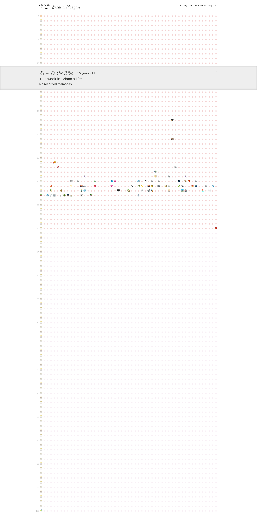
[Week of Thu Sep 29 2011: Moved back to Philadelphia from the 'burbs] (54, 162)
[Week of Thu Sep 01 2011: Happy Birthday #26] (41, 162)
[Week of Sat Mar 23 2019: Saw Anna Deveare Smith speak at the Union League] (138, 195)
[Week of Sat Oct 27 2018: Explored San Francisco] (68, 195)
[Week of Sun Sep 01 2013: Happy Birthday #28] (41, 172)
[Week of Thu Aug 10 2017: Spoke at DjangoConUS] (206, 186)
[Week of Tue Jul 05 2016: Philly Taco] (189, 181)
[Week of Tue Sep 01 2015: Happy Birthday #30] (41, 181)
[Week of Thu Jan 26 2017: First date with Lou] (111, 186)
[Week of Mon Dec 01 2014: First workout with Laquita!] (84, 176)
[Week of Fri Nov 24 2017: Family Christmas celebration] (81, 190)
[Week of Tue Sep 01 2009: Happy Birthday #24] (41, 153)
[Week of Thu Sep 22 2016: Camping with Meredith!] (51, 186)
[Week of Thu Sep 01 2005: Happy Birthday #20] (41, 134)
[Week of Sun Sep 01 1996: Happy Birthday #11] (41, 92)
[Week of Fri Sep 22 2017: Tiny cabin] (51, 190)
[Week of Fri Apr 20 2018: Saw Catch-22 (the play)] (152, 190)
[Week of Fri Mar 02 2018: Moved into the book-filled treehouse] (128, 190)
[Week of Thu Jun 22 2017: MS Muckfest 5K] (182, 186)
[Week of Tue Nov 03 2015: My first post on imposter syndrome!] (71, 181)
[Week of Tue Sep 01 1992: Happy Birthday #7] (41, 48)
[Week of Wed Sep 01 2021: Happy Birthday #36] (41, 209)
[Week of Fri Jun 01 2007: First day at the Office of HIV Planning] (172, 139)
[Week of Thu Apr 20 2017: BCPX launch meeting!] (152, 186)
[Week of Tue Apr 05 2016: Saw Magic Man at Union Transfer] (145, 181)
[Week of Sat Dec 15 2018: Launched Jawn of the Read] (91, 195)
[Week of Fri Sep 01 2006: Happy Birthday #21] (41, 139)
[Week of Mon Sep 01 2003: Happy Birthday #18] (41, 125)
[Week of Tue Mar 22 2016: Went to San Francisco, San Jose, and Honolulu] (138, 181)
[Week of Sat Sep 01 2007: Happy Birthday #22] (41, 143)
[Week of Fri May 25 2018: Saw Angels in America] (169, 190)
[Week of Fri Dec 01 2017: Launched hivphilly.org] (84, 190)
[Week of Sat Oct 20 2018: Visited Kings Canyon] (64, 195)
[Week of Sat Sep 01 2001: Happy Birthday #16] (41, 115)
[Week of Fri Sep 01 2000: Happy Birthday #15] (41, 110)
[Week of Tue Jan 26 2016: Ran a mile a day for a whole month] (111, 181)
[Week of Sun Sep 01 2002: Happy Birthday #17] (41, 120)
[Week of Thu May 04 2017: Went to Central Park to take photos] (158, 186)
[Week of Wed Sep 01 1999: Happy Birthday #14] (41, 106)
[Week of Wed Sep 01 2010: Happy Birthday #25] (41, 157)
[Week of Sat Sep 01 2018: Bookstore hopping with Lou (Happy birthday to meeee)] (41, 195)
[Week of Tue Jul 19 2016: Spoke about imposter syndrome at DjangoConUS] (196, 181)
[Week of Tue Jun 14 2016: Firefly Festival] (179, 181)
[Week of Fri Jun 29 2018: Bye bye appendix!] (186, 190)
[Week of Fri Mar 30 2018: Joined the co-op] (142, 190)
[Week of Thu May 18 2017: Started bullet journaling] (165, 186)
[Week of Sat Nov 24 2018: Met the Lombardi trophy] (81, 195)
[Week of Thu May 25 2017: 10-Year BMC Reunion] (169, 186)
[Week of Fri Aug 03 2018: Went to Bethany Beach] (202, 190)
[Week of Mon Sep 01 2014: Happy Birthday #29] (41, 176)
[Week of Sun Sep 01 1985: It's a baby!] (41, 16)
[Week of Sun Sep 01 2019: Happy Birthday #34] (41, 200)
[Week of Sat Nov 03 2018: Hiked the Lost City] (71, 195)
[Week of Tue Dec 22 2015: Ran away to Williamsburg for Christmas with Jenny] (95, 181)
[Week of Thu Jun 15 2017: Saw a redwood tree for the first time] (179, 186)
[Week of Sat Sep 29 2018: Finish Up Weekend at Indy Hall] (54, 195)
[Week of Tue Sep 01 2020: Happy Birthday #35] (41, 205)
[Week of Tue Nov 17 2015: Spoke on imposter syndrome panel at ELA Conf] (78, 181)
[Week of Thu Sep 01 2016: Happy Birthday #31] (41, 186)
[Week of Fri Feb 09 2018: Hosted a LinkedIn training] (118, 190)
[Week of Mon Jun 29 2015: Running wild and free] (186, 176)
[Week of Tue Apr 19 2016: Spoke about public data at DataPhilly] (152, 181)
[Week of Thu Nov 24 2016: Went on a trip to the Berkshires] (81, 186)
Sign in (212, 5)
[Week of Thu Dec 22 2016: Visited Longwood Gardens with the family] (95, 186)
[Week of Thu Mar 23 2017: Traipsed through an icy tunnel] (138, 186)
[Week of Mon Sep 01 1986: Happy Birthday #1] (41, 20)
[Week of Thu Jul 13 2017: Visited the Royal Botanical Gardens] (192, 186)
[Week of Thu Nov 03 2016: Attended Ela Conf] (71, 186)
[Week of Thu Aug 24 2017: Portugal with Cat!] (212, 186)
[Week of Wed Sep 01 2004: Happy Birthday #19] (41, 129)
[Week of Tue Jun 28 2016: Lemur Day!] (186, 181)
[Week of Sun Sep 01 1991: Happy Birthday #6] (41, 44)
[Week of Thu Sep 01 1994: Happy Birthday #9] (41, 58)
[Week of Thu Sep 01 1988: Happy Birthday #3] (41, 30)
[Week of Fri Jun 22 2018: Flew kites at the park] (182, 190)
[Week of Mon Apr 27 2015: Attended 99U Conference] (155, 176)
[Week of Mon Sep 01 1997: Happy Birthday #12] (41, 96)
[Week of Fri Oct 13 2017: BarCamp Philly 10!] (61, 190)
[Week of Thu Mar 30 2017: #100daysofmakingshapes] (142, 186)
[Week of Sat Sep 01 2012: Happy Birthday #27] (41, 167)
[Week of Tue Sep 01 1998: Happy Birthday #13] (41, 101)
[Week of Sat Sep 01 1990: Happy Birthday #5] (41, 39)
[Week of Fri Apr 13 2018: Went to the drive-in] (149, 190)
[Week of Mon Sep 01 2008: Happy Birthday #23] (41, 148)
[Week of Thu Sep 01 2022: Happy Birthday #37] (41, 214)
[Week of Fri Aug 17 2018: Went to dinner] (209, 190)
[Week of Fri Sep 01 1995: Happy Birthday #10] (41, 63)
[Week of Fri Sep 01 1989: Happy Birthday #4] (41, 34)
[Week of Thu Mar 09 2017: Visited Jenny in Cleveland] (132, 186)
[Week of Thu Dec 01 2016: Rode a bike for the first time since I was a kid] (84, 186)
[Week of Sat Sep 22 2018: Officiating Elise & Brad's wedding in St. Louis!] (51, 195)
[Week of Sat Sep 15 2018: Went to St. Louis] (47, 195)
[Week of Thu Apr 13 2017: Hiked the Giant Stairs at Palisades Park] (149, 186)
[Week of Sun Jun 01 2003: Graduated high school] (172, 120)
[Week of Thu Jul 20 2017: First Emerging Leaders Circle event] (196, 186)
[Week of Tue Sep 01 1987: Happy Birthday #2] (41, 25)
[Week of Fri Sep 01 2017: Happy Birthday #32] (41, 190)
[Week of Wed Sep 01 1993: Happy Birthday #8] (41, 53)
